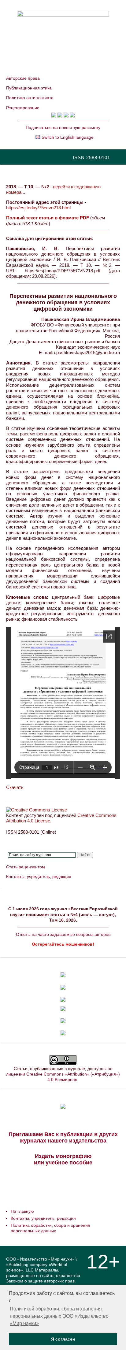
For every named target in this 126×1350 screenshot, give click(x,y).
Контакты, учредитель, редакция (38, 876)
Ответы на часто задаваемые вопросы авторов (63, 934)
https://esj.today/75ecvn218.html (38, 207)
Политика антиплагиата (30, 97)
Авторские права (23, 78)
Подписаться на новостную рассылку (63, 127)
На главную (22, 1211)
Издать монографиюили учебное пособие (63, 1159)
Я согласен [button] (63, 1339)
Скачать (15, 787)
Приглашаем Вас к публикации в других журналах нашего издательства (63, 1137)
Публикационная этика (29, 87)
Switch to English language (67, 137)
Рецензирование (22, 107)
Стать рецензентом (25, 866)
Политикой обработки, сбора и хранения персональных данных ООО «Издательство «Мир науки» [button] (59, 1316)
